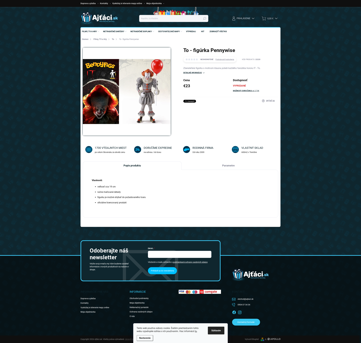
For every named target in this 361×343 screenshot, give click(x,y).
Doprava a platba (88, 3)
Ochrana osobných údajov (141, 312)
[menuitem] (91, 31)
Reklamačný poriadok (139, 307)
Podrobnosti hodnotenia (224, 59)
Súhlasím (216, 330)
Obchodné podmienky (139, 298)
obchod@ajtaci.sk (245, 299)
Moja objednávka (154, 3)
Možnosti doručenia (246, 91)
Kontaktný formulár (246, 322)
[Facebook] (234, 312)
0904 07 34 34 (244, 305)
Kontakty (104, 3)
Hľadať (205, 18)
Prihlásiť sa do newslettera (162, 271)
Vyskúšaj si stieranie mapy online (127, 3)
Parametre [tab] (228, 165)
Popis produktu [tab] (132, 165)
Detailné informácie (192, 73)
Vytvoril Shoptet (252, 339)
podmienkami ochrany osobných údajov (190, 262)
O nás (132, 316)
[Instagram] (240, 312)
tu (196, 331)
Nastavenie (145, 338)
